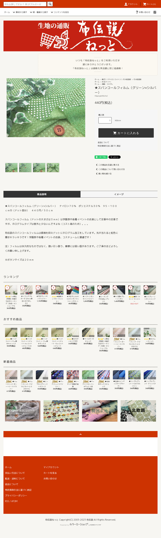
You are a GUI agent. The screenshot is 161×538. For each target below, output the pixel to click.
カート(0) (151, 4)
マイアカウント (51, 467)
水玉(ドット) (106, 82)
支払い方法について (15, 472)
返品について (103, 142)
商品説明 (42, 194)
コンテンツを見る (61, 12)
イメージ (119, 194)
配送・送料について (15, 478)
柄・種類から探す (40, 12)
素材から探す (21, 12)
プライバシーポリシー (16, 495)
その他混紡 (137, 79)
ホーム (7, 12)
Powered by (64, 525)
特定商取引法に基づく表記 (109, 146)
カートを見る (50, 472)
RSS (7, 501)
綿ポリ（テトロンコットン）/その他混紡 (116, 79)
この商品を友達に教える (108, 165)
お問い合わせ (144, 12)
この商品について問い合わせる (111, 169)
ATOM (14, 501)
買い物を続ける (105, 173)
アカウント (133, 4)
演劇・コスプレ (107, 84)
